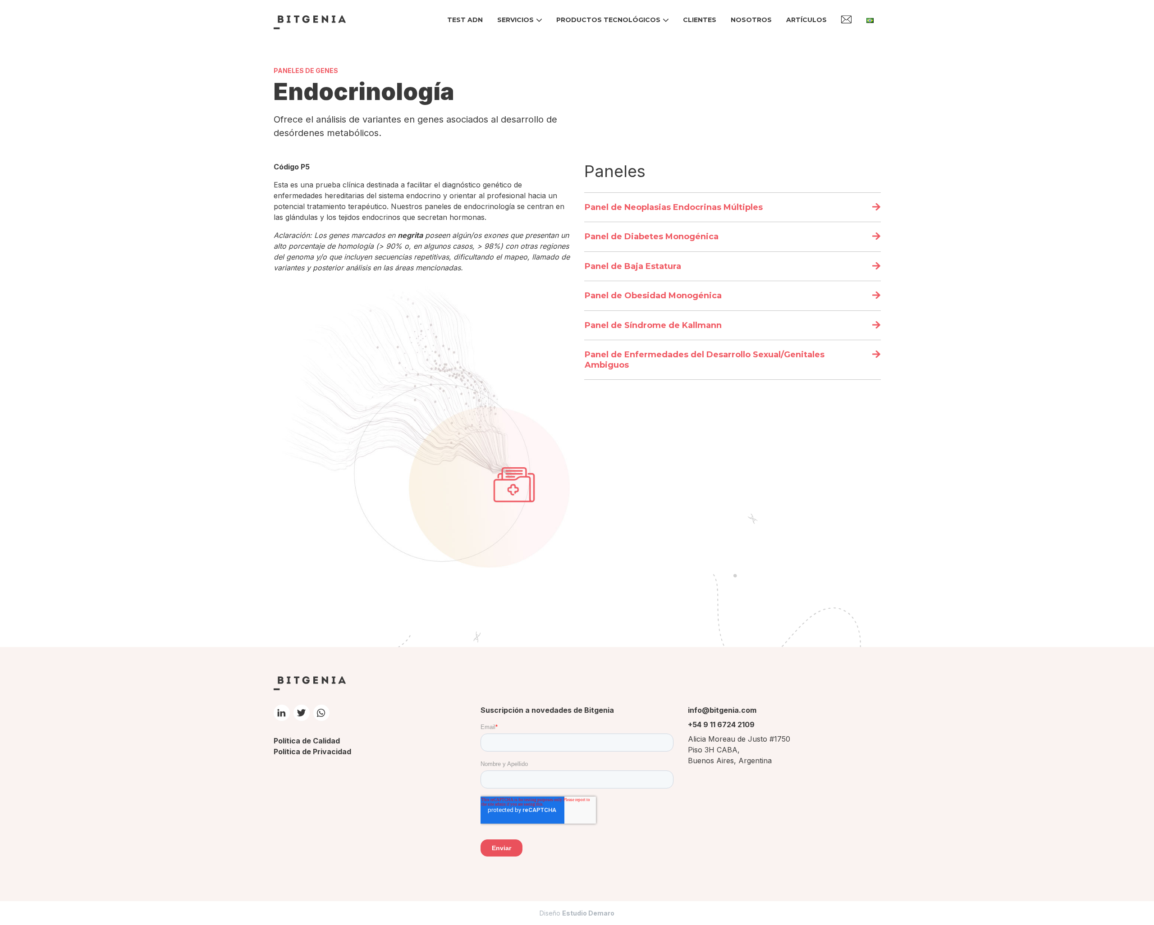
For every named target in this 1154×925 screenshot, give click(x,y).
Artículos (806, 20)
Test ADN (465, 20)
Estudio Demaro (588, 913)
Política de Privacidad (312, 751)
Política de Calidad (307, 740)
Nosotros (751, 20)
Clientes (699, 20)
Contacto (846, 19)
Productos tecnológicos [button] (608, 20)
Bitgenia (310, 22)
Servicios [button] (515, 20)
